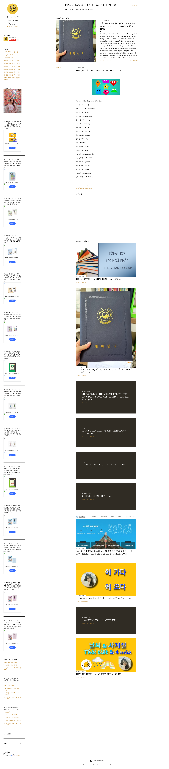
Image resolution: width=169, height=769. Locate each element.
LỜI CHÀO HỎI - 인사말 (11, 52)
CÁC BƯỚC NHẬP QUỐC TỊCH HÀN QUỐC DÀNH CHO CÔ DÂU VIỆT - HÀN (117, 26)
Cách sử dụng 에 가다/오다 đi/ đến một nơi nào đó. (103, 598)
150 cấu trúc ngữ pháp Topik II (98, 620)
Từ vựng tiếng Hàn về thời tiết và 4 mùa (98, 674)
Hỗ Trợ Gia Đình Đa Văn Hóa (12, 720)
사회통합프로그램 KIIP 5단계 (12, 75)
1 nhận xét (83, 677)
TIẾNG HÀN (75, 9)
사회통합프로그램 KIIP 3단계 (12, 69)
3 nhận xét (83, 282)
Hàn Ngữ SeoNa (13, 17)
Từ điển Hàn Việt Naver (11, 662)
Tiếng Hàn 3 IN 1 (9, 55)
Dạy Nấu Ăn (7, 712)
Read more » (134, 60)
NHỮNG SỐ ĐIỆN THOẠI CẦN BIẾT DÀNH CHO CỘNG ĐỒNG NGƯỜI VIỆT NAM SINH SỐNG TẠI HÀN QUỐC (105, 397)
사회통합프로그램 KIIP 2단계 (12, 66)
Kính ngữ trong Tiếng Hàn (97, 496)
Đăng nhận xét (90, 436)
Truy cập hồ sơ (12, 27)
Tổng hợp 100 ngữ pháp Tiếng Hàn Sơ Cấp (98, 279)
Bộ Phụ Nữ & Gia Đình (10, 715)
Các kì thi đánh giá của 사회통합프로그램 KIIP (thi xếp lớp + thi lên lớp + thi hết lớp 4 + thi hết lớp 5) (105, 552)
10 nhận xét (108, 61)
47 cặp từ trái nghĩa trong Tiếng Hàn (103, 464)
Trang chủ (67, 9)
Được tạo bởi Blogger (98, 760)
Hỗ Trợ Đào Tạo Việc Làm (11, 718)
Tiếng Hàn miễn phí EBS (11, 665)
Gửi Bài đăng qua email (87, 185)
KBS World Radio (9, 685)
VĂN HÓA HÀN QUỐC (87, 9)
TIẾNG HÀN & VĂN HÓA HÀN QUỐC (90, 5)
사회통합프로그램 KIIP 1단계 (12, 63)
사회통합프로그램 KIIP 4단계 (12, 72)
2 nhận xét (89, 402)
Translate (17, 756)
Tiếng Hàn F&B (8, 57)
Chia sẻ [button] (102, 61)
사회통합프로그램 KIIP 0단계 (12, 60)
